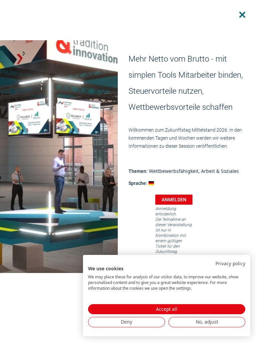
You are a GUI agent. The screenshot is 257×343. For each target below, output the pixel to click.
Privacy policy (230, 263)
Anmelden (174, 199)
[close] (242, 15)
